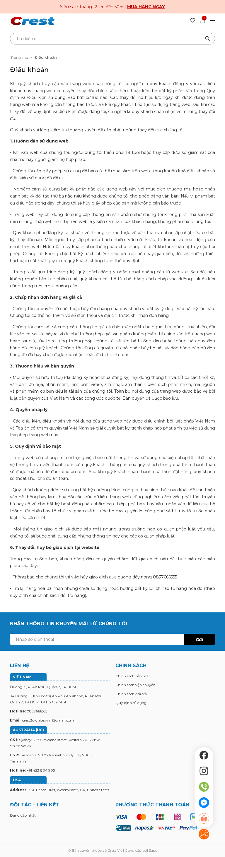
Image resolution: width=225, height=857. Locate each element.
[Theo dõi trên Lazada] (204, 834)
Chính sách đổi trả (131, 694)
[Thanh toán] (156, 822)
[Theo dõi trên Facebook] (204, 755)
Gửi (199, 639)
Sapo (153, 850)
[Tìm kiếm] (207, 38)
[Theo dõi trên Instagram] (204, 771)
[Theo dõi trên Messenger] (204, 802)
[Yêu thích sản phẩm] (193, 20)
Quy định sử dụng (130, 702)
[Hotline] (204, 787)
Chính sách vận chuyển (135, 685)
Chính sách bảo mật (132, 676)
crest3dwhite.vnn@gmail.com (48, 720)
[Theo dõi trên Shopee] (204, 818)
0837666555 (165, 577)
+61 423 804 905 (41, 770)
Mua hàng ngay (146, 6)
